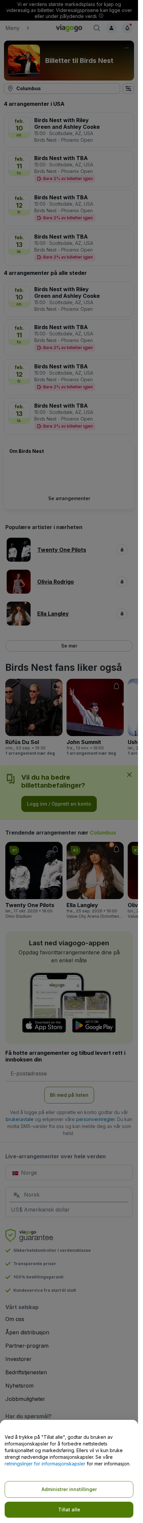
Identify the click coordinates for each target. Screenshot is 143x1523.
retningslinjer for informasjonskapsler (45, 1463)
